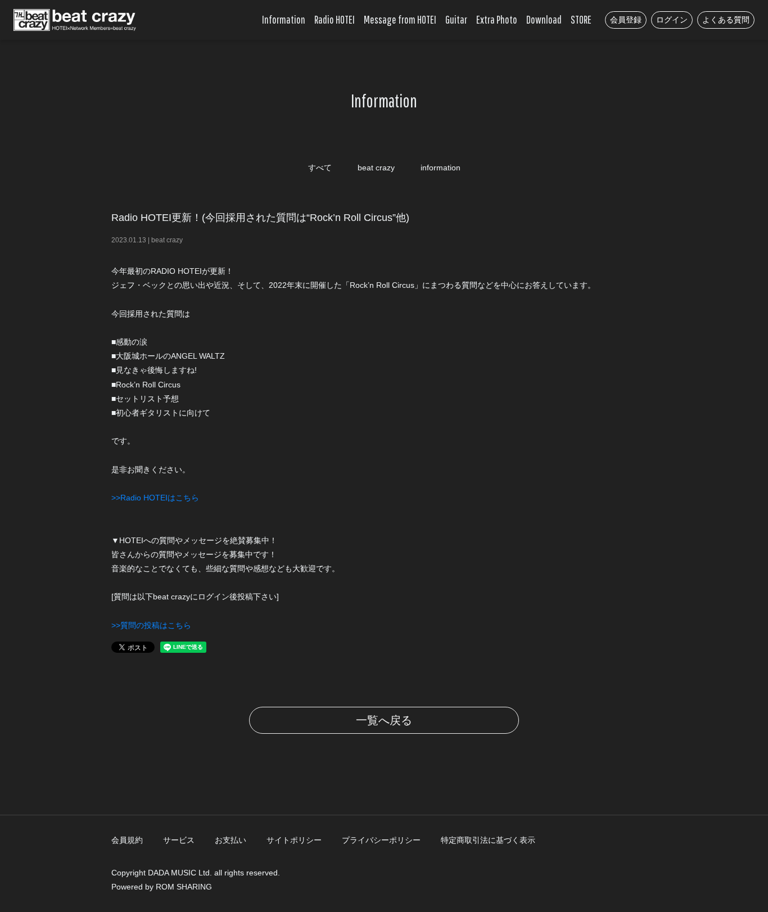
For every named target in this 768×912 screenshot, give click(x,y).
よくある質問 (725, 19)
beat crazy (376, 167)
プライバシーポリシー (381, 840)
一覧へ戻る (384, 720)
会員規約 (127, 840)
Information (283, 19)
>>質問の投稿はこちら (151, 625)
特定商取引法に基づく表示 (488, 840)
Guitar (456, 19)
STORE (581, 19)
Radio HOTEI (334, 19)
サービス (179, 840)
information (440, 167)
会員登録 (625, 19)
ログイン (672, 19)
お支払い (230, 840)
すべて (320, 167)
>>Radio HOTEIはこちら (155, 497)
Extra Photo (496, 19)
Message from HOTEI (400, 19)
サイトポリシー (294, 840)
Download (544, 19)
